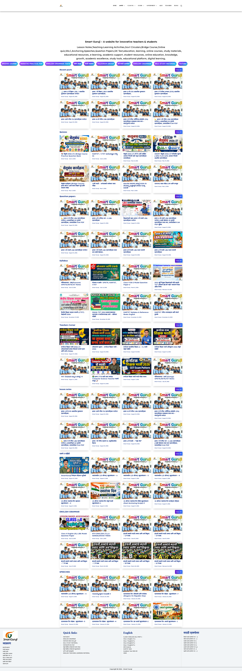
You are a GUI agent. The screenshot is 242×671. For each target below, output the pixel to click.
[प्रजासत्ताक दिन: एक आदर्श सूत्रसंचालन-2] (136, 611)
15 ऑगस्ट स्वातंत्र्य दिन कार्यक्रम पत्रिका (167, 501)
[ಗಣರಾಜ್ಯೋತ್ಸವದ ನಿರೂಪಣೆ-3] (105, 583)
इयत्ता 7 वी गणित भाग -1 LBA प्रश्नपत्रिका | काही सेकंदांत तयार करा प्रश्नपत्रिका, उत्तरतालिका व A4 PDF (167, 443)
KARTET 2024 (127, 649)
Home (115, 5)
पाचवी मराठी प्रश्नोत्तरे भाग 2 (190, 641)
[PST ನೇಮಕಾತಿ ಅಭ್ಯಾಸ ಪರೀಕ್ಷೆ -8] (74, 366)
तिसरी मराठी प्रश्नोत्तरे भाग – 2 (191, 637)
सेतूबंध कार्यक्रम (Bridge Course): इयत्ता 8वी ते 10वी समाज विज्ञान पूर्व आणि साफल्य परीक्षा (73, 186)
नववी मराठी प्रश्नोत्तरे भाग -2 (190, 649)
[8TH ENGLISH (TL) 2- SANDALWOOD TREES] (105, 523)
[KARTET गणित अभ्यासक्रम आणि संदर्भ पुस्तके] (167, 302)
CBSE (125, 653)
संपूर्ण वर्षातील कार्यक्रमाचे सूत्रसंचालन (71, 649)
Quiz (161, 5)
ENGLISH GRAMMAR (69, 639)
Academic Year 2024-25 (130, 651)
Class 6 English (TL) (129, 639)
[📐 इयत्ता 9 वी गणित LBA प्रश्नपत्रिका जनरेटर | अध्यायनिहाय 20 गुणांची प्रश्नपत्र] (167, 109)
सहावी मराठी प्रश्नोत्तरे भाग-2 (190, 643)
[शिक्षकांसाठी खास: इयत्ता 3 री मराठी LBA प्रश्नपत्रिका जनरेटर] (136, 208)
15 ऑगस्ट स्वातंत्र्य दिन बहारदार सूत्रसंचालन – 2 (70, 502)
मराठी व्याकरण (66, 637)
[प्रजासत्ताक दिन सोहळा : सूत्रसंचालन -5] (74, 611)
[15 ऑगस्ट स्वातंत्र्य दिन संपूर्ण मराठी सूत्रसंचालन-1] (105, 491)
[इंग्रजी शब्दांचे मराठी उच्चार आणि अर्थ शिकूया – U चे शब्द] (136, 523)
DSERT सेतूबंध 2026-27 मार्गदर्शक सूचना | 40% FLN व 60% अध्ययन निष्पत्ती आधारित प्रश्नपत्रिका (168, 156)
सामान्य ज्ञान (5, 663)
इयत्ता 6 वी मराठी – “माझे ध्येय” (132, 441)
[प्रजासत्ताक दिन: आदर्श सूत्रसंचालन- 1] (167, 611)
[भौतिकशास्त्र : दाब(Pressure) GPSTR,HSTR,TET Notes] (74, 272)
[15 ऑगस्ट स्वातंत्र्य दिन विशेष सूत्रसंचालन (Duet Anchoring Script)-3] (136, 491)
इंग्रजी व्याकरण (6, 647)
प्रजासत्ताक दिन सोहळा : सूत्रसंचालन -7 (166, 594)
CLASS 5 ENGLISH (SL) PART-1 (132, 637)
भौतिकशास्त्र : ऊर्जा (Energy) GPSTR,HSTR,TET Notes (164, 378)
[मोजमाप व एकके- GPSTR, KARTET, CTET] (105, 272)
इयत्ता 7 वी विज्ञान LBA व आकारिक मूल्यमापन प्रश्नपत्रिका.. (102, 93)
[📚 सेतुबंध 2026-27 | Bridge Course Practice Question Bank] (74, 143)
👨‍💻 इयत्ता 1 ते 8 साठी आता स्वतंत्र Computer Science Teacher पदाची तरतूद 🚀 (105, 379)
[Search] (181, 5)
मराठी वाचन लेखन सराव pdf (69, 641)
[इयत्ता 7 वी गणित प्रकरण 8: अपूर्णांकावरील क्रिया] (105, 430)
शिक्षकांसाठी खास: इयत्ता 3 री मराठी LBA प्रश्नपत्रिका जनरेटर (135, 219)
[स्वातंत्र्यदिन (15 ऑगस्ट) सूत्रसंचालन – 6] (105, 465)
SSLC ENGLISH (7, 657)
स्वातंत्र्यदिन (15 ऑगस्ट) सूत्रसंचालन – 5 (136, 475)
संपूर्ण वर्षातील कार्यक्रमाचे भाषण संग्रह (71, 647)
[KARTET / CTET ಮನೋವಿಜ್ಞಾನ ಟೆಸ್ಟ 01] (105, 143)
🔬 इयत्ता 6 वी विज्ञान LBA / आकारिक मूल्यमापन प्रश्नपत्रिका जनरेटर (73, 93)
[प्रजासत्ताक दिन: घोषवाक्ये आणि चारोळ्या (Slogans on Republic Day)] (136, 583)
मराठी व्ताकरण (6, 649)
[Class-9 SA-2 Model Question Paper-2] (136, 272)
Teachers (168, 5)
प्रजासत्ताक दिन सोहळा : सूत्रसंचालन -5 (73, 621)
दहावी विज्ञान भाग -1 (7, 655)
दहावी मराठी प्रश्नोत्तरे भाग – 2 (190, 651)
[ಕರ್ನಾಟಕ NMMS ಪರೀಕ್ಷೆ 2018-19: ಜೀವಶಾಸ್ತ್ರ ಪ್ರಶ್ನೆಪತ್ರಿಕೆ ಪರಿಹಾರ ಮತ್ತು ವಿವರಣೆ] (136, 173)
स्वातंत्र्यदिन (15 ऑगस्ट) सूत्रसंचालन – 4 (167, 475)
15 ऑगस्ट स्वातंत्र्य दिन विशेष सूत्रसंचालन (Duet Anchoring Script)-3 (135, 502)
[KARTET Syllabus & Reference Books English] (136, 302)
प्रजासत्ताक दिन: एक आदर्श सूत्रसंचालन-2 (136, 621)
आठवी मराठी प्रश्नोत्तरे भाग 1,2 (190, 647)
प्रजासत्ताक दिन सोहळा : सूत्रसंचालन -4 (104, 621)
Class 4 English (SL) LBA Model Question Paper (74, 535)
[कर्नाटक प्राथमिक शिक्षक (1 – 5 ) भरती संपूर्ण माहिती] (136, 336)
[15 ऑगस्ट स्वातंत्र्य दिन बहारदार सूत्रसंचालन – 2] (74, 491)
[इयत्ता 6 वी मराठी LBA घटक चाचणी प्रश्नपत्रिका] (167, 239)
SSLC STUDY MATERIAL (70, 643)
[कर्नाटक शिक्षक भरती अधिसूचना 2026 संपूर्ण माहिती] (167, 336)
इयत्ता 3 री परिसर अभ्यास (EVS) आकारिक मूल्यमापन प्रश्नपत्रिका (167, 93)
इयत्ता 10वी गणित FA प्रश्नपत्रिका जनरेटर (73, 119)
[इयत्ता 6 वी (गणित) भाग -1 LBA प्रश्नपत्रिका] (105, 208)
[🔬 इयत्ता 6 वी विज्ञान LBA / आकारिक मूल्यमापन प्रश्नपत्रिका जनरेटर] (74, 81)
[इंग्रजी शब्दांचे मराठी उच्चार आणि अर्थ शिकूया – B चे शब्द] (136, 551)
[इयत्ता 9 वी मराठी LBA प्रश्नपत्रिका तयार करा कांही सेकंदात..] (105, 239)
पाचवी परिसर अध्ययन (7, 653)
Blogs (176, 5)
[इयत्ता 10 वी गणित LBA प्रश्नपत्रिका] (105, 109)
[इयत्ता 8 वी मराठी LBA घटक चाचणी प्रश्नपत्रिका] (136, 239)
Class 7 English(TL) (129, 641)
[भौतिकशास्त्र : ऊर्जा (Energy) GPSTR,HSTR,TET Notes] (167, 366)
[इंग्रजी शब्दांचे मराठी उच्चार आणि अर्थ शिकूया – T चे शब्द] (74, 551)
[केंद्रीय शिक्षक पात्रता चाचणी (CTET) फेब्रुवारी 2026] (74, 302)
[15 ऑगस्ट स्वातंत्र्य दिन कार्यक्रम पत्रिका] (167, 491)
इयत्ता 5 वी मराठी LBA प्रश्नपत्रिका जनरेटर (74, 250)
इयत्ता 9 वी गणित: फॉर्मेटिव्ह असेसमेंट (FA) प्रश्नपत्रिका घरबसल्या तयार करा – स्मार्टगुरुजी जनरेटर (135, 121)
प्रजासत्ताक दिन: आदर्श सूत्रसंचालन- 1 (166, 621)
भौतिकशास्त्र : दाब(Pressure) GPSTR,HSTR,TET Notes (71, 284)
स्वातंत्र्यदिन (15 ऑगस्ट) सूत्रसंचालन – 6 (104, 475)
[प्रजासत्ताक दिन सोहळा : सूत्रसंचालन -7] (167, 583)
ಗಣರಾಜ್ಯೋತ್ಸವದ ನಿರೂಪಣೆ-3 (101, 594)
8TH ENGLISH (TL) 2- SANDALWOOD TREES (101, 535)
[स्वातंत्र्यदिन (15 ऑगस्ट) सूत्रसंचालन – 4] (167, 465)
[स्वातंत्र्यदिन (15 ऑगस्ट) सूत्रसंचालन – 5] (136, 465)
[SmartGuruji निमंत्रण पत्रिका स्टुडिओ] (74, 465)
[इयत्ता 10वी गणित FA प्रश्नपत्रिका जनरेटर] (74, 109)
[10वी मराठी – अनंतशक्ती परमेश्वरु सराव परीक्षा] (105, 173)
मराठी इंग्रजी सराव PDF (68, 645)
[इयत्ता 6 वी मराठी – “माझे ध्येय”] (136, 430)
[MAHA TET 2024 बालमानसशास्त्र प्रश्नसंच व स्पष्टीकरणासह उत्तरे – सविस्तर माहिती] (105, 302)
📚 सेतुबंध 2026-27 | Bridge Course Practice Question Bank (74, 155)
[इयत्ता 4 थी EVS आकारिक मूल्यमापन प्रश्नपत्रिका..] (136, 81)
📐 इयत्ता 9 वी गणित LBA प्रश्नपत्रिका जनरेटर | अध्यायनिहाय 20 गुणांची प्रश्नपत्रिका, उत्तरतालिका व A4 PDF (166, 121)
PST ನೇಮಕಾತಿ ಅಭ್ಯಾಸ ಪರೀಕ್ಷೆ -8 (72, 377)
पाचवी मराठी (5, 651)
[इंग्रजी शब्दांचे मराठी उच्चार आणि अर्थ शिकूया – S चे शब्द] (167, 523)
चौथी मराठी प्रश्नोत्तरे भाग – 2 (190, 639)
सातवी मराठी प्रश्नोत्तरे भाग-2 (190, 645)
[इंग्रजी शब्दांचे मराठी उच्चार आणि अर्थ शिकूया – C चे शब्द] (105, 551)
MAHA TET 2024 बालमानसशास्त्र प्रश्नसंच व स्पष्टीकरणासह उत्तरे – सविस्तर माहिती (104, 314)
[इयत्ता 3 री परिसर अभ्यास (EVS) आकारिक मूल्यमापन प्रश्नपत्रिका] (167, 81)
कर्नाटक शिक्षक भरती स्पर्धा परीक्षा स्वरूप (134, 377)
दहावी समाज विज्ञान (7, 661)
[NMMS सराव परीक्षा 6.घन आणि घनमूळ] (167, 173)
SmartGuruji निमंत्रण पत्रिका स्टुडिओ (73, 475)
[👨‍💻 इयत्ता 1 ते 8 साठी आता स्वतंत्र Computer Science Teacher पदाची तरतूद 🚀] (105, 366)
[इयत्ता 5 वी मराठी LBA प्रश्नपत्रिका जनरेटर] (74, 239)
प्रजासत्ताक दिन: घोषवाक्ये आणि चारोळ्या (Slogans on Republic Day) (135, 595)
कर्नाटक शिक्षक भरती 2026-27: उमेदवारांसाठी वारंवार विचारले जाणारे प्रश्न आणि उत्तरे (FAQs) (73, 349)
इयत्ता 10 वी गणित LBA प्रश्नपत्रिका (103, 119)
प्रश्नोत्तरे (121, 5)
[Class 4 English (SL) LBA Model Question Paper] (74, 523)
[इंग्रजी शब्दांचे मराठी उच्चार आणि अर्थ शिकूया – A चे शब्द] (167, 551)
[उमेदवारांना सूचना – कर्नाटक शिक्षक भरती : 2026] (105, 336)
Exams (140, 5)
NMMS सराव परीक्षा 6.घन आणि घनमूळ (166, 184)
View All (179, 70)
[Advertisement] (121, 25)
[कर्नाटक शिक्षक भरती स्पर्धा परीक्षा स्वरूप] (136, 366)
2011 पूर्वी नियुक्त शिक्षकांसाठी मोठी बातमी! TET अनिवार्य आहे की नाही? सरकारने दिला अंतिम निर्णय (167, 285)
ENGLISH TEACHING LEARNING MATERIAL (76, 653)
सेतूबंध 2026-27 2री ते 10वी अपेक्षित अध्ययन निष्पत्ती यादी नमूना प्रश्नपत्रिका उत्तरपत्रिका (135, 156)
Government (151, 5)
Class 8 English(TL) (129, 643)
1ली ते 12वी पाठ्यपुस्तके (68, 651)
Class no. (131, 5)
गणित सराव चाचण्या (7, 659)
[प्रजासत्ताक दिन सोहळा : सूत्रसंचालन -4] (105, 611)
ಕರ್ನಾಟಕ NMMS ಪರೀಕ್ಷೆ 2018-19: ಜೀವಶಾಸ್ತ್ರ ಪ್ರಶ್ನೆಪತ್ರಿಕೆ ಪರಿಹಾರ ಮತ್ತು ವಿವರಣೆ (135, 186)
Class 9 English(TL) (129, 645)
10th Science (127, 647)
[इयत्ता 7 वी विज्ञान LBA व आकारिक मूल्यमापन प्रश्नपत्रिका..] (105, 81)
